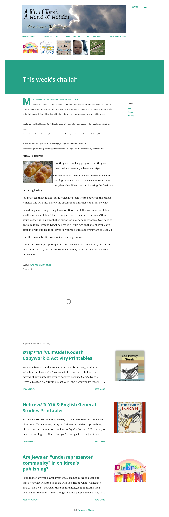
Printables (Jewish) (95, 36)
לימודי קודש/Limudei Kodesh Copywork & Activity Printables (57, 355)
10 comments (29, 441)
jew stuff (131, 115)
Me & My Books (28, 36)
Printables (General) (118, 36)
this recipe (41, 99)
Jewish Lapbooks (73, 36)
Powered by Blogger (86, 510)
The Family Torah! (50, 36)
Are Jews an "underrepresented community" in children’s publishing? (58, 463)
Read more (100, 389)
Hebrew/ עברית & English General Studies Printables (59, 408)
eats (129, 108)
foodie (130, 112)
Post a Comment (31, 500)
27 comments (29, 389)
